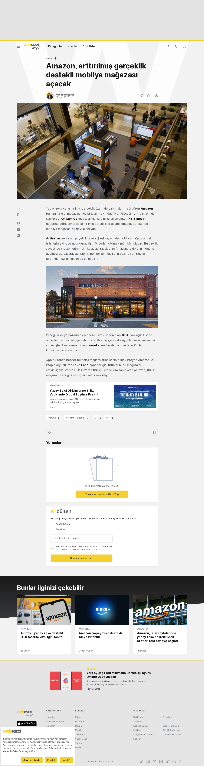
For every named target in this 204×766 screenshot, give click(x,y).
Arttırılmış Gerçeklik (75, 417)
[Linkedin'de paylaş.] (18, 235)
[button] (102, 297)
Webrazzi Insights (55, 721)
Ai (95, 417)
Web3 (78, 747)
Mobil (78, 730)
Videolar (50, 726)
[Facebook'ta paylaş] (18, 223)
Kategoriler (55, 46)
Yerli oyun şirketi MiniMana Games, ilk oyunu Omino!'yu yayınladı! (118, 675)
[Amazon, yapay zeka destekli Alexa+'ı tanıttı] (102, 610)
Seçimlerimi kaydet (81, 558)
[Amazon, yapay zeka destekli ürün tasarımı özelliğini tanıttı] (44, 610)
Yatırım (78, 743)
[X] (141, 761)
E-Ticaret (80, 721)
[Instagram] (160, 761)
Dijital (78, 717)
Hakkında (138, 717)
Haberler (50, 717)
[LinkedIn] (147, 761)
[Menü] (18, 47)
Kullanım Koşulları (171, 734)
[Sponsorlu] (135, 396)
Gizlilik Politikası (171, 730)
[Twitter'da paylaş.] (18, 229)
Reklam (137, 730)
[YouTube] (154, 761)
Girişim (78, 726)
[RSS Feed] (180, 761)
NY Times (135, 218)
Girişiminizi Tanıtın (142, 734)
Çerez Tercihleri (170, 726)
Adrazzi (53, 407)
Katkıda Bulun (140, 726)
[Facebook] (174, 761)
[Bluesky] (167, 761)
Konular (73, 46)
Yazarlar (137, 721)
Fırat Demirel (93, 689)
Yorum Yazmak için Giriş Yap (102, 494)
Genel (49, 58)
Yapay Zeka (26, 629)
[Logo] (31, 46)
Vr (107, 417)
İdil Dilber (25, 650)
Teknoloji (80, 734)
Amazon (52, 417)
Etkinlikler (89, 46)
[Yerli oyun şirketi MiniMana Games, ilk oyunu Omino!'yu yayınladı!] (66, 681)
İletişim (137, 739)
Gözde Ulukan (86, 650)
